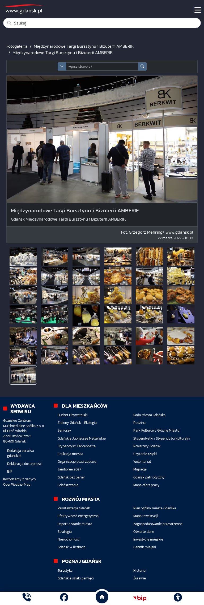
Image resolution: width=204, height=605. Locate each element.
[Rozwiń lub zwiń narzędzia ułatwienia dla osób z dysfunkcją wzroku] (177, 598)
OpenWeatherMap (16, 484)
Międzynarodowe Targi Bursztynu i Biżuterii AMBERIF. (84, 46)
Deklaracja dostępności (24, 463)
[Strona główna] (26, 598)
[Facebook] (64, 598)
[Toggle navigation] (197, 10)
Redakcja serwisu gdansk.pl (20, 453)
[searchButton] (142, 66)
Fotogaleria (17, 46)
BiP (9, 471)
